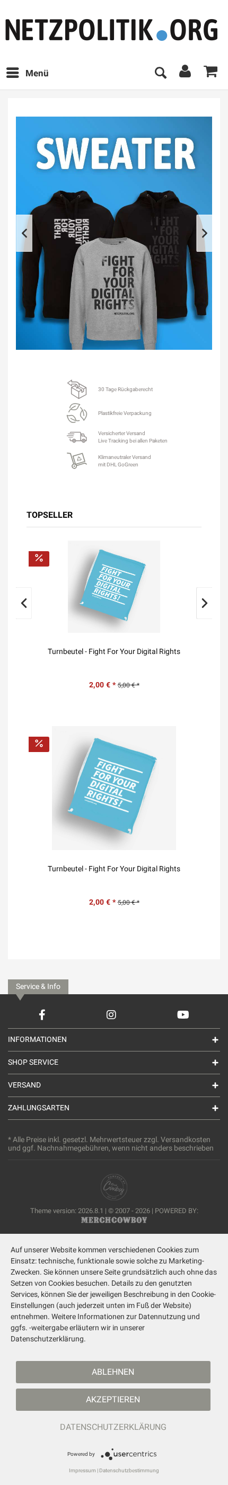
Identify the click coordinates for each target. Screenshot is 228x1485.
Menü (37, 73)
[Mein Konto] (185, 73)
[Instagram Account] (111, 1014)
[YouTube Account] (183, 1014)
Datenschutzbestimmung (129, 1470)
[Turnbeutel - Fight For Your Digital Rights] (114, 587)
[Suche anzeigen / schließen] (160, 73)
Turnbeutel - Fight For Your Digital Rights (114, 652)
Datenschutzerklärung (113, 1427)
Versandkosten (186, 1139)
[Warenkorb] (211, 73)
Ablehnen (113, 1372)
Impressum (82, 1470)
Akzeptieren (113, 1399)
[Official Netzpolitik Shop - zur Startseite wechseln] (111, 29)
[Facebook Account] (42, 1014)
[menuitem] (27, 73)
